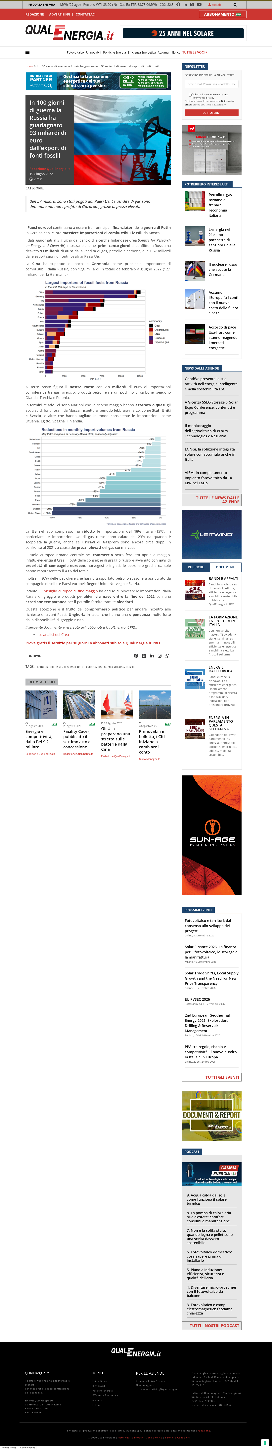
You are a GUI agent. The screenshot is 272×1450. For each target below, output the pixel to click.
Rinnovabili (93, 52)
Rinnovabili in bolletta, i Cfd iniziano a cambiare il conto (152, 742)
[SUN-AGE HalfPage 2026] (212, 835)
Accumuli (164, 52)
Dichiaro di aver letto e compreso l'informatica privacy (210, 96)
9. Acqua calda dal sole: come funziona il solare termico (207, 1199)
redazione (204, 1430)
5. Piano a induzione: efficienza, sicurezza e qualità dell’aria (205, 1273)
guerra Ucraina (114, 667)
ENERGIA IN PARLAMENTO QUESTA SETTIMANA (221, 723)
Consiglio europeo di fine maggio (70, 591)
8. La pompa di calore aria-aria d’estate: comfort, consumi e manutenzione (209, 1217)
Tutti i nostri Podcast (214, 1325)
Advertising (59, 14)
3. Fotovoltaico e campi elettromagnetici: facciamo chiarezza (210, 1308)
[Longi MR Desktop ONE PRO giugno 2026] (212, 150)
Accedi (216, 5)
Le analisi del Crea (53, 634)
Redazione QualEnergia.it (49, 169)
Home (29, 66)
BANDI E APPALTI (223, 578)
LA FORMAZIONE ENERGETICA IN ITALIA (223, 621)
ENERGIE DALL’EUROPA (221, 669)
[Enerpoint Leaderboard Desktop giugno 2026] (183, 33)
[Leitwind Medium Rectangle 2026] (212, 534)
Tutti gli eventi (222, 1077)
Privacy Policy (9, 1447)
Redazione (34, 14)
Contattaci (86, 14)
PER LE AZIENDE (150, 1373)
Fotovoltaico (75, 52)
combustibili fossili (49, 667)
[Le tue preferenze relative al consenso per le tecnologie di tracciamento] (265, 1443)
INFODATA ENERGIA (41, 4)
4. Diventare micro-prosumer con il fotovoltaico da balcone (212, 1291)
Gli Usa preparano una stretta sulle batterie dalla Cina (115, 739)
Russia (130, 667)
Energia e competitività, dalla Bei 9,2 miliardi (38, 739)
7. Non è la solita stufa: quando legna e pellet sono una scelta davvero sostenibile (210, 1236)
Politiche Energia (114, 52)
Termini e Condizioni (177, 1437)
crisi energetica (74, 667)
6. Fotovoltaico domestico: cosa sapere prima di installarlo (209, 1256)
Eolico (176, 52)
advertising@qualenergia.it (162, 1389)
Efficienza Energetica (142, 52)
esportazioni (94, 667)
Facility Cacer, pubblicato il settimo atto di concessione (77, 739)
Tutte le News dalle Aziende (217, 499)
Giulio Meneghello (149, 759)
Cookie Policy (154, 1437)
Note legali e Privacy (130, 1437)
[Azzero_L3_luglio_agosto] (98, 81)
